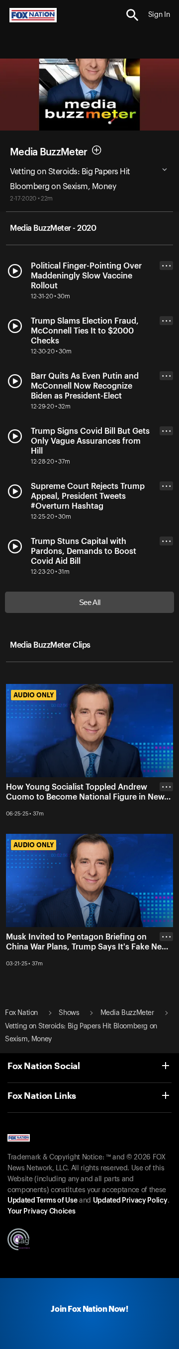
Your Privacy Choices (41, 1211)
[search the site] (132, 15)
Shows (69, 1013)
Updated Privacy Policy (130, 1200)
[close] (166, 826)
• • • (166, 266)
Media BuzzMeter (49, 152)
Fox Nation (21, 1013)
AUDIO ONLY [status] (33, 695)
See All (89, 602)
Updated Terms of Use (42, 1200)
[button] (132, 15)
